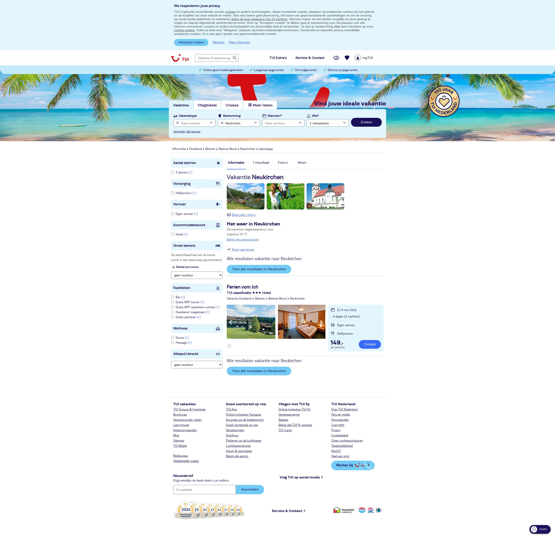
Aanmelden (250, 489)
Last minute (181, 425)
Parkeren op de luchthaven (243, 440)
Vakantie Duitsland (239, 298)
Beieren (260, 298)
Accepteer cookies (191, 42)
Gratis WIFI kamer (190, 302)
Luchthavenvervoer (238, 445)
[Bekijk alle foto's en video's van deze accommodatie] (276, 322)
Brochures (180, 414)
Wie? (315, 115)
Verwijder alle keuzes (186, 131)
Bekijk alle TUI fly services (295, 425)
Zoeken (366, 122)
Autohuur (232, 435)
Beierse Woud (277, 298)
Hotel (182, 234)
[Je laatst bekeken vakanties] (336, 57)
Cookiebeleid (339, 435)
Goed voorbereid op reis (242, 425)
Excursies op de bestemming (244, 419)
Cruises (232, 105)
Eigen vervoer (187, 214)
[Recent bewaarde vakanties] (347, 57)
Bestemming (232, 115)
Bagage (283, 419)
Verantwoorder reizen (187, 419)
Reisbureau (180, 455)
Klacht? (336, 451)
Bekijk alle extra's (237, 456)
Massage (184, 342)
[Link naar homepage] (180, 57)
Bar (180, 297)
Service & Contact (287, 511)
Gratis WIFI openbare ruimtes (197, 307)
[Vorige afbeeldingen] (230, 322)
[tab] (236, 164)
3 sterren (184, 172)
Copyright (337, 425)
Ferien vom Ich (242, 287)
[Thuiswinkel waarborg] (344, 510)
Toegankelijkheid (342, 445)
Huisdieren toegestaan (193, 312)
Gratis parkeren (188, 317)
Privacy (336, 430)
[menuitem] (369, 57)
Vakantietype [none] (188, 115)
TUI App (231, 409)
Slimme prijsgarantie (342, 70)
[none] (177, 123)
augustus (253, 231)
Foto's (283, 162)
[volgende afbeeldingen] (321, 322)
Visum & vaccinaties (239, 451)
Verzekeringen (235, 430)
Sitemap (178, 440)
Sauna (182, 337)
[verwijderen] (221, 123)
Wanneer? (275, 115)
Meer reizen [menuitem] (263, 105)
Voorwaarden (340, 419)
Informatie (236, 162)
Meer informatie (239, 42)
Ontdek (370, 344)
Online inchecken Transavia (243, 414)
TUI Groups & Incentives (189, 409)
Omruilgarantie (306, 70)
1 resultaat (261, 162)
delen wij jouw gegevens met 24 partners (259, 19)
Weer (302, 162)
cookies (230, 11)
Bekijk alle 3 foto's (244, 215)
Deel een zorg (340, 456)
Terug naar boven (243, 249)
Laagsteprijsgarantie (269, 70)
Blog (176, 435)
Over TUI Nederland (344, 409)
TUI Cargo (285, 430)
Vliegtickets (207, 105)
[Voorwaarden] (370, 510)
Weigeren (219, 42)
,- (337, 343)
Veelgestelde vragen (186, 461)
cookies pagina (184, 30)
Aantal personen (187, 267)
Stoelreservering (289, 414)
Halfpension (186, 193)
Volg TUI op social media (300, 477)
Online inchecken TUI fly (295, 409)
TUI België (180, 445)
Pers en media (340, 414)
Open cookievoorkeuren (347, 440)
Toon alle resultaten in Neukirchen (259, 269)
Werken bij (344, 465)
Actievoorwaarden (185, 430)
